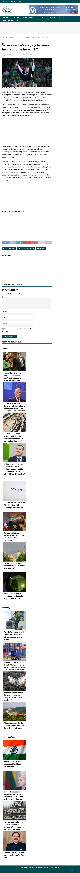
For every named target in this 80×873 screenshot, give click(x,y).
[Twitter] (72, 870)
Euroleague (6, 164)
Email (4, 317)
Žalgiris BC (40, 248)
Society (5, 478)
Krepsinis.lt (18, 55)
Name (4, 312)
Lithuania (5, 17)
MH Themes (55, 867)
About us (4, 1)
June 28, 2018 (8, 55)
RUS (18, 21)
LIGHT (60, 17)
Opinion (16, 17)
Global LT (42, 17)
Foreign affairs (28, 17)
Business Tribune (7, 21)
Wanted (20, 1)
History (52, 17)
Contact (12, 1)
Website (4, 323)
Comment (5, 297)
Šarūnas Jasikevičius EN (26, 248)
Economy (6, 607)
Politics (5, 349)
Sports (26, 55)
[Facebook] (76, 870)
